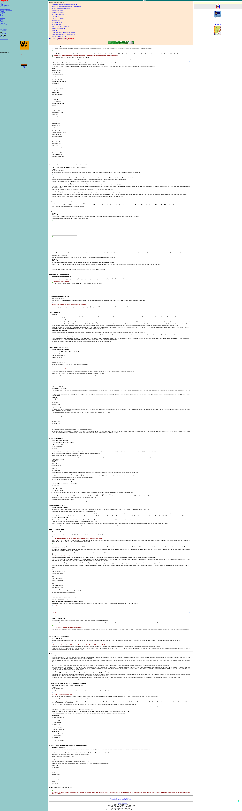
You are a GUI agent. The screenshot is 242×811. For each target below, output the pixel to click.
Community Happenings (5, 9)
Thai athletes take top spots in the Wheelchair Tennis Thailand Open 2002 (64, 4)
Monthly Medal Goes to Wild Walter (58, 18)
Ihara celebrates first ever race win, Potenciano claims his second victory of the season (66, 6)
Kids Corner (2, 12)
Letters (1, 13)
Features (2, 11)
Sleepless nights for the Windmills (57, 10)
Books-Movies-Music (4, 5)
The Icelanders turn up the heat (57, 22)
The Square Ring (54, 30)
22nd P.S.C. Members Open (56, 24)
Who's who (2, 21)
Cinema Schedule (3, 23)
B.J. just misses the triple (56, 20)
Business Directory (4, 39)
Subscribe (2, 38)
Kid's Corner (112, 798)
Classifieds (116, 799)
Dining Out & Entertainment (6, 10)
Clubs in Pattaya (3, 25)
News (1, 14)
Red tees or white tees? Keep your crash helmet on (60, 26)
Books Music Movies (128, 799)
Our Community (3, 15)
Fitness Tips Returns (55, 16)
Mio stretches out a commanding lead (58, 12)
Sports (1, 19)
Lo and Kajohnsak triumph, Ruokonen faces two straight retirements (63, 32)
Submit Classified (3, 30)
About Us (2, 36)
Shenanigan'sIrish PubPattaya (24, 67)
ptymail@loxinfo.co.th (122, 803)
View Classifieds (3, 29)
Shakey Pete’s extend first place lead (58, 14)
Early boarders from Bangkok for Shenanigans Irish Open (61, 8)
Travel (1, 20)
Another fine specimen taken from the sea (59, 36)
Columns (2, 7)
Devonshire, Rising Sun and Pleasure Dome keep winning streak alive (63, 34)
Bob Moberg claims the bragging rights (58, 28)
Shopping (2, 16)
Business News (3, 6)
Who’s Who (115, 798)
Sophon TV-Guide (4, 24)
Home (1, 3)
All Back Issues (3, 33)
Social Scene (2, 18)
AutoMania (2, 4)
